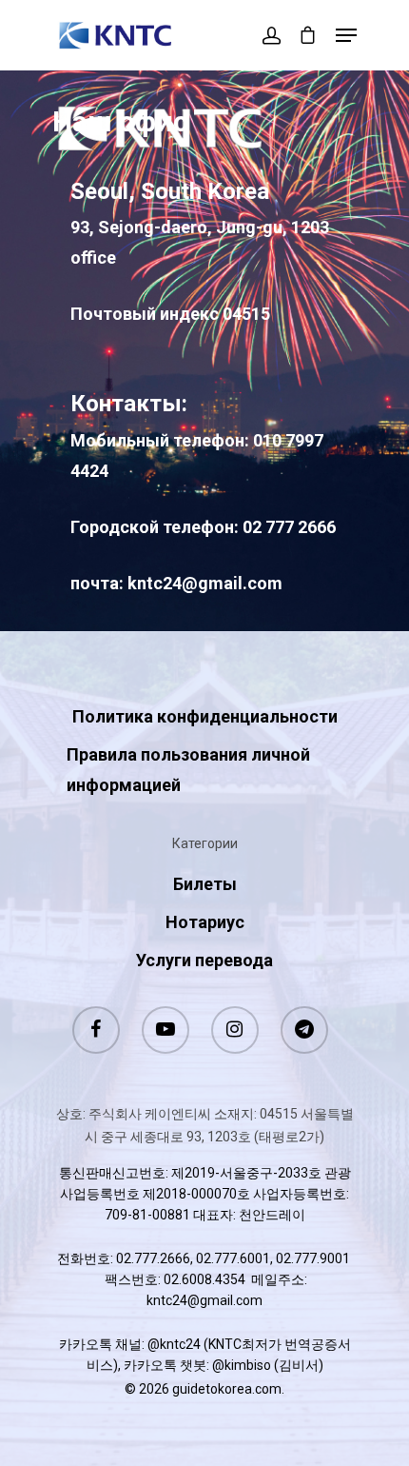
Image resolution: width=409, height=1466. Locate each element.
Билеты (205, 884)
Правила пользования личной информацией (188, 769)
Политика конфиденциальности (205, 716)
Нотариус (205, 922)
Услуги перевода (204, 960)
